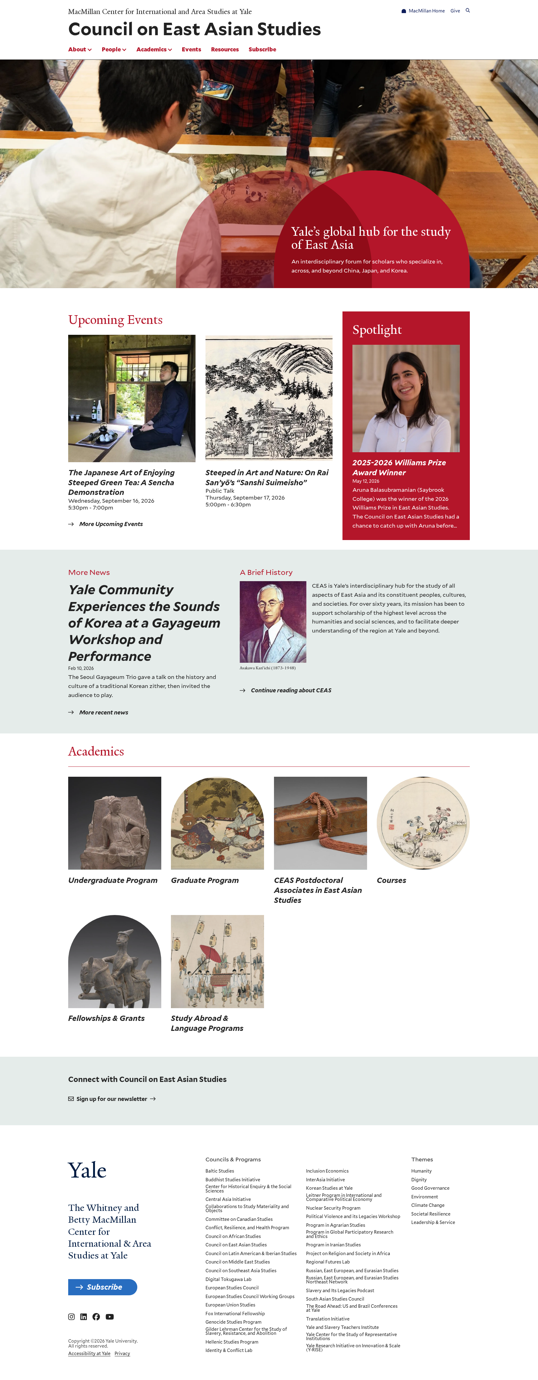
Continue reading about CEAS (291, 690)
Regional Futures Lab (328, 1262)
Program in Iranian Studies (333, 1245)
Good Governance (430, 1188)
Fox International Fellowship (235, 1314)
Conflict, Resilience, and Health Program (247, 1228)
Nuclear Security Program (333, 1208)
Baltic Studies (219, 1171)
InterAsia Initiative (325, 1180)
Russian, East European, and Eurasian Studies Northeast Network (352, 1280)
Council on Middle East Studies (237, 1262)
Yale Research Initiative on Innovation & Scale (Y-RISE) (353, 1348)
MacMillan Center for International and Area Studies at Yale (160, 11)
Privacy (122, 1353)
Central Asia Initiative (228, 1199)
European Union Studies (230, 1305)
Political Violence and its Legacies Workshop (353, 1217)
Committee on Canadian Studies (239, 1219)
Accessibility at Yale (89, 1353)
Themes (422, 1159)
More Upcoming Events (111, 524)
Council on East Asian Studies (236, 1245)
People (111, 49)
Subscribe (262, 49)
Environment (424, 1197)
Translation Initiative (328, 1319)
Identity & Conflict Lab (228, 1351)
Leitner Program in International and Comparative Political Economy (344, 1197)
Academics (151, 49)
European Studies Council (232, 1288)
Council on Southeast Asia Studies (240, 1271)
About (77, 49)
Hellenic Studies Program (231, 1342)
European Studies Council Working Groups (250, 1297)
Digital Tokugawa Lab (228, 1280)
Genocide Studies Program (233, 1322)
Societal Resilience (431, 1214)
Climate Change (428, 1205)
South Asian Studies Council (335, 1299)
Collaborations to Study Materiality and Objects (247, 1209)
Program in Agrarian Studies (335, 1225)
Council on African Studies (233, 1237)
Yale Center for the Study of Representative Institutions (351, 1337)
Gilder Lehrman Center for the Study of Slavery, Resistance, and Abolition (246, 1331)
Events (191, 49)
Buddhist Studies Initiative (232, 1180)
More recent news (103, 712)
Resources (225, 49)
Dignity (419, 1180)
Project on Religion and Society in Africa (348, 1254)
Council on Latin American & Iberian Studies (251, 1254)
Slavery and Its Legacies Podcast (340, 1291)
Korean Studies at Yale (329, 1188)
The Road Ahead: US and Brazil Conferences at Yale (352, 1308)
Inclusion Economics (327, 1171)
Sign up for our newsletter (112, 1099)
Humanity (421, 1171)
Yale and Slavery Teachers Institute (342, 1327)
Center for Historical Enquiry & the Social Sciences (248, 1189)
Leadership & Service (433, 1223)
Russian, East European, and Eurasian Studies (352, 1271)
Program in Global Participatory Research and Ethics (349, 1234)
